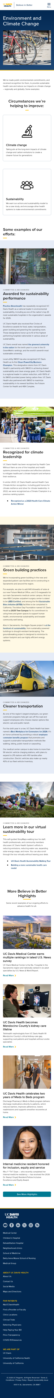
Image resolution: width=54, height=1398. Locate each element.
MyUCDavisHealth (11, 1304)
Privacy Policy (21, 1380)
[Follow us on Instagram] (30, 1225)
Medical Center (10, 1232)
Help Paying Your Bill (12, 1329)
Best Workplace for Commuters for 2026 (29, 731)
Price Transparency (11, 1334)
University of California (13, 1363)
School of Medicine (11, 1253)
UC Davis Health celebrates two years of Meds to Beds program (24, 1095)
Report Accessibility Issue (38, 1380)
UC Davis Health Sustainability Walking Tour (31, 861)
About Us (7, 1276)
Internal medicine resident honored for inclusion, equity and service (26, 1166)
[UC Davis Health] (12, 1216)
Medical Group (9, 1263)
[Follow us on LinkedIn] (17, 1225)
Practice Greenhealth (12, 305)
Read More (8, 975)
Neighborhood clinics (12, 1248)
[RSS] (36, 1225)
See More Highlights (27, 1194)
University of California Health (16, 1358)
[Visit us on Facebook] (10, 1225)
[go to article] (27, 932)
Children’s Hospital (11, 1238)
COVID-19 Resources (12, 1340)
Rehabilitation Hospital (13, 1243)
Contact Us (8, 1281)
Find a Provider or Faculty (14, 1309)
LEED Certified (14, 601)
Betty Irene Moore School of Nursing (19, 1258)
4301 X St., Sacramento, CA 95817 (27, 1384)
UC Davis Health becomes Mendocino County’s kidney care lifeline (24, 1026)
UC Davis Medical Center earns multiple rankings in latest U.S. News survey (27, 957)
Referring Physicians (12, 1324)
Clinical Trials (9, 1319)
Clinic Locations (10, 1314)
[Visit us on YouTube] (5, 1225)
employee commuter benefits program (25, 736)
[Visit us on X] (23, 1225)
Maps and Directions (12, 1291)
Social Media (8, 1286)
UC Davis (7, 1353)
